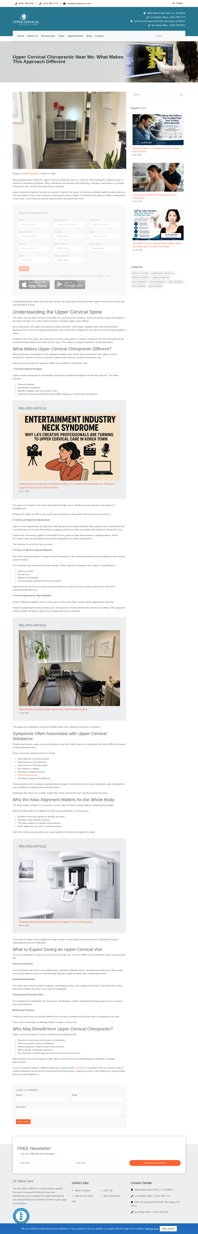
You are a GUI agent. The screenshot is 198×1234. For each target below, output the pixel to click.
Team (61, 36)
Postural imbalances (27, 775)
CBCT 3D (107, 1190)
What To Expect (82, 1190)
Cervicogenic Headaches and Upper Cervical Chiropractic (154, 196)
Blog (89, 36)
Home (20, 36)
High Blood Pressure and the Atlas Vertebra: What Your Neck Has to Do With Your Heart (157, 245)
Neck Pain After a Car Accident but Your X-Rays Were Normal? (156, 150)
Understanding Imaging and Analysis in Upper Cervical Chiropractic (56, 922)
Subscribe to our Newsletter (155, 1163)
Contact (99, 36)
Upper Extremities (140, 277)
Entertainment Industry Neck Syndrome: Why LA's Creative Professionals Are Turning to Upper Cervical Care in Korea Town (67, 486)
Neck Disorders (139, 282)
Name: (19, 1095)
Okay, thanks (168, 1228)
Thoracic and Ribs (140, 273)
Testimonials (48, 36)
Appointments (76, 36)
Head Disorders (176, 282)
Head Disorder (155, 286)
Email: (75, 1095)
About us (32, 36)
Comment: (21, 1107)
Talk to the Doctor (111, 1196)
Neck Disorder (138, 286)
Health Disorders (30, 173)
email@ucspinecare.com (78, 3)
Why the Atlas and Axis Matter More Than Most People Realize (53, 709)
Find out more (152, 1228)
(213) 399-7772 (50, 3)
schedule (80, 1067)
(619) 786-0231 (26, 3)
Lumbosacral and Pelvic (162, 273)
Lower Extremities (160, 277)
